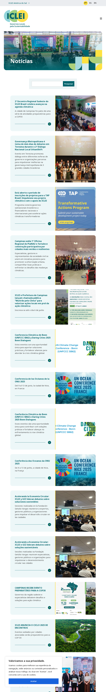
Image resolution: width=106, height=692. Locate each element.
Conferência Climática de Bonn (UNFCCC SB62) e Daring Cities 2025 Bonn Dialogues (31, 417)
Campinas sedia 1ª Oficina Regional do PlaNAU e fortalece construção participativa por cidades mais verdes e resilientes (32, 245)
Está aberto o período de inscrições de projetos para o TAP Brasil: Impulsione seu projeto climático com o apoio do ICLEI (32, 196)
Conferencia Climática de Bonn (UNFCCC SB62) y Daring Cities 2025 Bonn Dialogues (33, 338)
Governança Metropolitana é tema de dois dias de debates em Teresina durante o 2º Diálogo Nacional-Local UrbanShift (32, 145)
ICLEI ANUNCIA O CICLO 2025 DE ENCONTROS (31, 626)
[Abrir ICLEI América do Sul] (29, 3)
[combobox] (47, 83)
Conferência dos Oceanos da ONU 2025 (32, 462)
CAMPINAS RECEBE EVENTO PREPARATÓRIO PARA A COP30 (30, 589)
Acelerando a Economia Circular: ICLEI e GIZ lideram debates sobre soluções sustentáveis (32, 545)
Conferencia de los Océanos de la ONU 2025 (32, 380)
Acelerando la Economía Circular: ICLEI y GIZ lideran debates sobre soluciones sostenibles (32, 499)
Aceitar (34, 681)
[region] (33, 672)
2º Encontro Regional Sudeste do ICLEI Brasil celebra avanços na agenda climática (31, 104)
